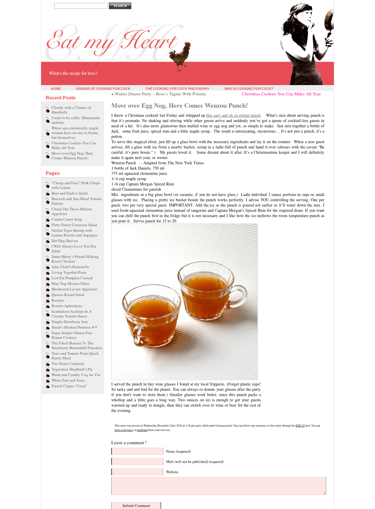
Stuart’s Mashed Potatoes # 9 (74, 327)
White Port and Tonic (68, 380)
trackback (142, 430)
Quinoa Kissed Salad (68, 294)
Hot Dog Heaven (65, 240)
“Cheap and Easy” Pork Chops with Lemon (76, 185)
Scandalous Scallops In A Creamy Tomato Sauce (72, 314)
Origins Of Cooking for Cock (103, 88)
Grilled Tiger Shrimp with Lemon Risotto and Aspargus (75, 233)
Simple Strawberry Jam (70, 321)
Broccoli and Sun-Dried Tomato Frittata (77, 201)
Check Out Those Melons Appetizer (72, 211)
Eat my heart (53, 64)
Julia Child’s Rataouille (70, 266)
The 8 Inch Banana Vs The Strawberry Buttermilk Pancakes (77, 345)
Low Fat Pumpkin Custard (72, 277)
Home (56, 88)
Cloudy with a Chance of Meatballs (71, 110)
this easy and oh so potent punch (233, 115)
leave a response (124, 430)
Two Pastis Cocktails (68, 363)
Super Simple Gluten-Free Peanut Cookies (72, 335)
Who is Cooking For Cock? (248, 88)
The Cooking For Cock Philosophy (177, 88)
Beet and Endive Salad (70, 193)
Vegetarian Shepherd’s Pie (72, 369)
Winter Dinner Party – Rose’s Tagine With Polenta (160, 94)
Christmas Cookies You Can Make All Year (74, 145)
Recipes (58, 300)
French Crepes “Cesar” (69, 385)
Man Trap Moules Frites (70, 283)
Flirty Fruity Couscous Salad (74, 224)
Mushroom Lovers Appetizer (74, 289)
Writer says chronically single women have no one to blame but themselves (75, 132)
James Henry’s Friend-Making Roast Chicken (75, 259)
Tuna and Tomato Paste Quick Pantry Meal (75, 356)
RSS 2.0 (300, 425)
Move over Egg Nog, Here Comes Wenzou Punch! (72, 155)
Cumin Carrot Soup (67, 219)
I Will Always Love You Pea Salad (74, 248)
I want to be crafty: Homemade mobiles (76, 120)
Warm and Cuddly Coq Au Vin (76, 374)
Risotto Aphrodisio (67, 305)
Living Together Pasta (69, 272)
